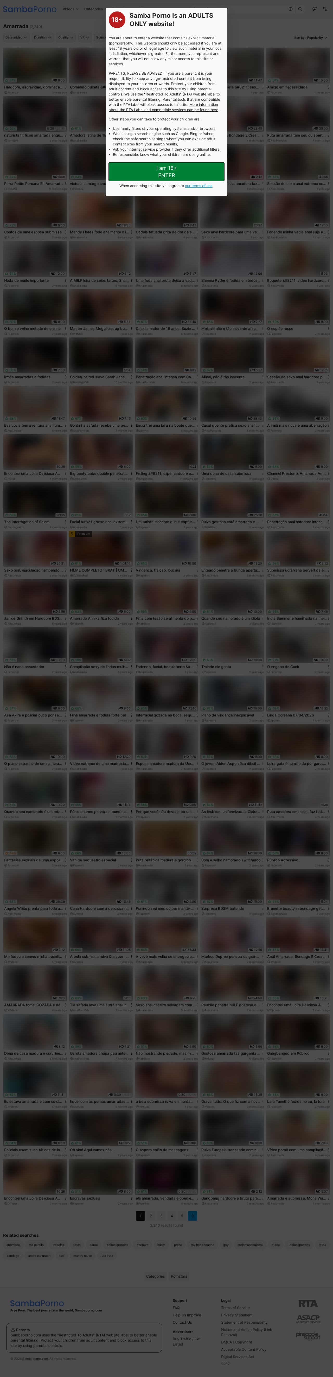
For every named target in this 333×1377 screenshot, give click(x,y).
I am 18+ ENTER (166, 171)
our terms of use (199, 185)
